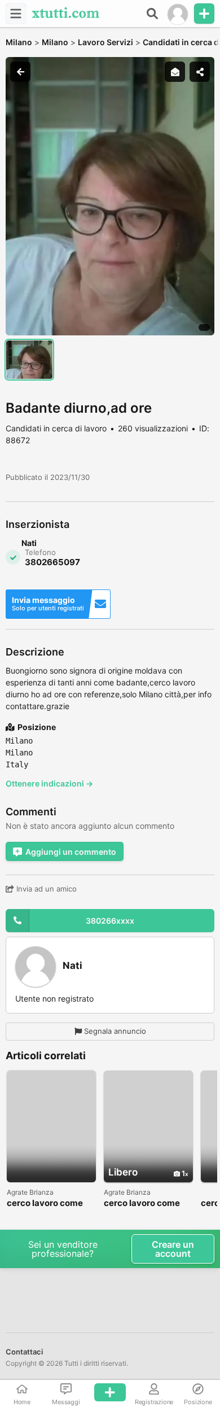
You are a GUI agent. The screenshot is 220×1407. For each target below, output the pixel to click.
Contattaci (24, 1351)
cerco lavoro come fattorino (45, 1203)
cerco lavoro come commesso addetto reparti (144, 1203)
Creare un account (173, 1249)
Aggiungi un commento (70, 852)
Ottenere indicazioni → (49, 783)
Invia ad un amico (45, 888)
